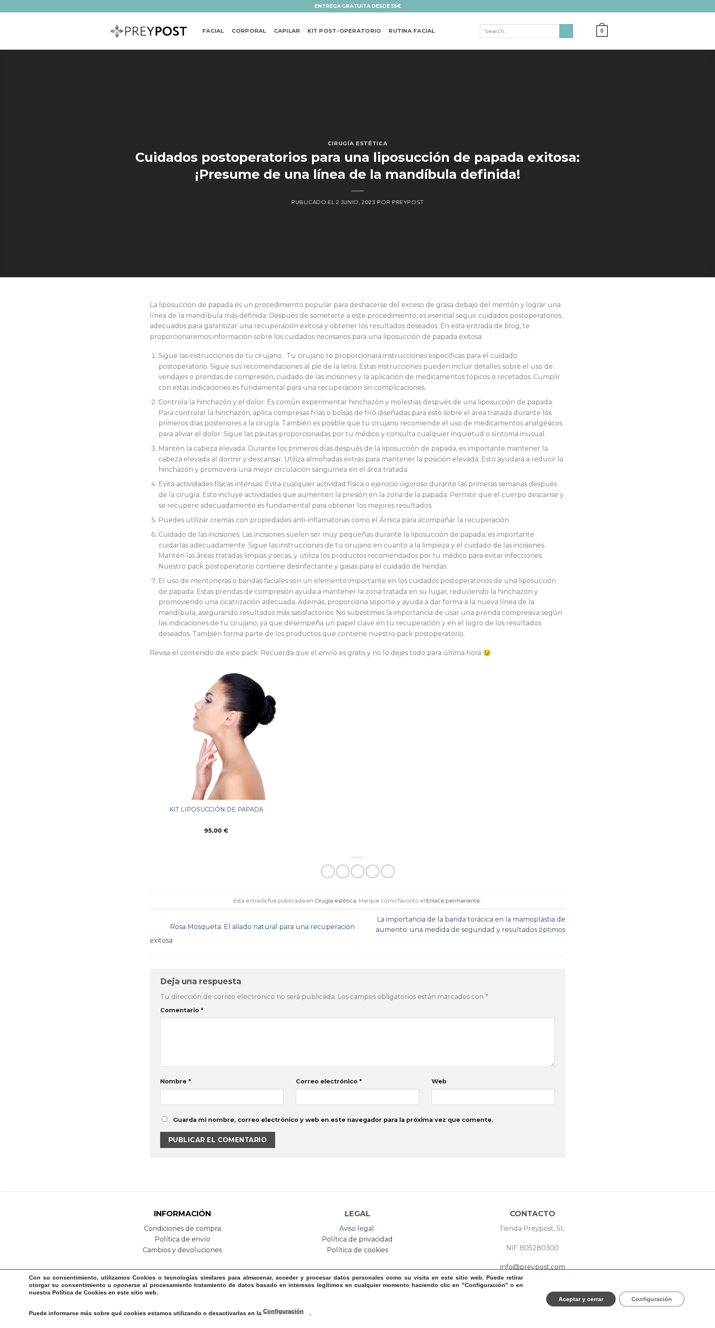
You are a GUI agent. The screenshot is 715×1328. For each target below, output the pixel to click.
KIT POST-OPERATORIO (344, 31)
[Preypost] (148, 31)
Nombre (175, 1081)
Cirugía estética (357, 143)
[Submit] (566, 31)
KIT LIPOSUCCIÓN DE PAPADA (216, 809)
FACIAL (213, 31)
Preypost (408, 202)
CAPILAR (287, 31)
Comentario (181, 1010)
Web (439, 1081)
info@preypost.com (532, 1267)
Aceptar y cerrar (581, 1299)
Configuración (283, 1311)
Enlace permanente (453, 901)
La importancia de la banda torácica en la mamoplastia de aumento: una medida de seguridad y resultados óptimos (470, 924)
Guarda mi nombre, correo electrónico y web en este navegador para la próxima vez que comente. (333, 1120)
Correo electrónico (329, 1081)
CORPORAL (249, 31)
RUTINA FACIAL (412, 31)
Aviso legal (356, 1228)
